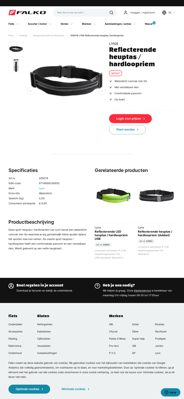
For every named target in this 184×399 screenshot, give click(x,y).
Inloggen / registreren (142, 12)
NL (170, 12)
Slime (135, 331)
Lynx (42, 188)
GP (133, 352)
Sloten (64, 23)
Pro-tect (114, 345)
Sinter (135, 324)
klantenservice (142, 290)
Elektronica (14, 345)
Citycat (113, 331)
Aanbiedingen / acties (118, 23)
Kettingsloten (44, 324)
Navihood (160, 331)
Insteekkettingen (47, 352)
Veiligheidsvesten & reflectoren (48, 35)
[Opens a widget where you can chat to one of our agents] (170, 392)
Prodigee (160, 338)
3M (134, 345)
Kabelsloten (44, 331)
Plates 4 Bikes (117, 338)
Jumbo (159, 345)
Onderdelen (15, 324)
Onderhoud (15, 352)
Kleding (23, 35)
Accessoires (15, 331)
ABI (111, 324)
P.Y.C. (112, 352)
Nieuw (149, 23)
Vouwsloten (43, 345)
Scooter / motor (37, 23)
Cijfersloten (43, 338)
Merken (86, 23)
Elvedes (159, 324)
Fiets (11, 23)
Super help (138, 338)
